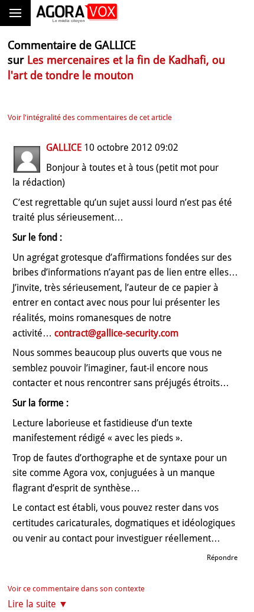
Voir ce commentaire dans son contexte (76, 588)
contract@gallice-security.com (116, 333)
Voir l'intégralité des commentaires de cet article (90, 117)
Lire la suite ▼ (38, 604)
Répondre (222, 557)
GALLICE (64, 147)
